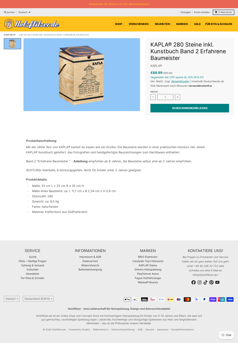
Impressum (162, 329)
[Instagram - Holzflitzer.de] (199, 282)
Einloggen (186, 12)
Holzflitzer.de (59, 329)
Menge (154, 91)
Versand (150, 329)
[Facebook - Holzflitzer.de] (193, 282)
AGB (140, 329)
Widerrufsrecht (100, 329)
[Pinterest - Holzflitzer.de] (211, 282)
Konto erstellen (202, 12)
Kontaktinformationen (182, 329)
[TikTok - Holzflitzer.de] (205, 282)
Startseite (9, 34)
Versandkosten (180, 81)
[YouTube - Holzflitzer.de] (217, 282)
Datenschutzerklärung (123, 329)
